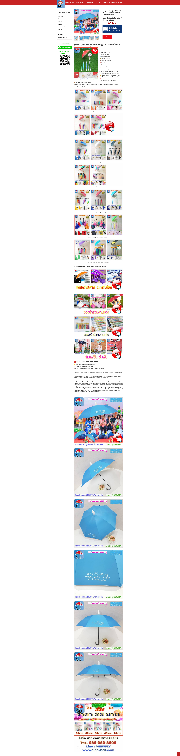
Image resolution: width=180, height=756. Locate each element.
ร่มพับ (73, 2)
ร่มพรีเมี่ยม (82, 2)
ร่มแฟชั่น (77, 2)
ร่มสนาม (95, 2)
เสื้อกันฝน (100, 2)
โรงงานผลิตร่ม (89, 2)
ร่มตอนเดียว (68, 2)
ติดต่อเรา (120, 2)
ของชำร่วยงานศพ (113, 2)
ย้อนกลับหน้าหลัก (107, 37)
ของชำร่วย (106, 2)
